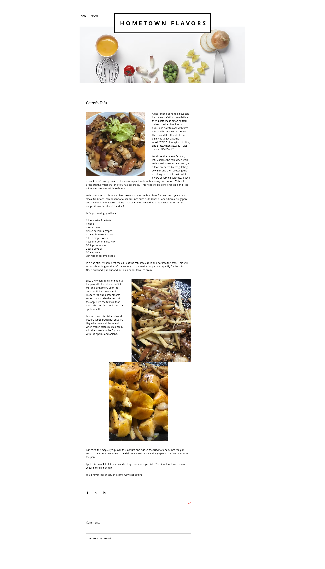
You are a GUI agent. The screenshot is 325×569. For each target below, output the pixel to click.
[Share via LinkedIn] (104, 492)
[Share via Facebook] (87, 492)
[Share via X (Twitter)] (96, 492)
